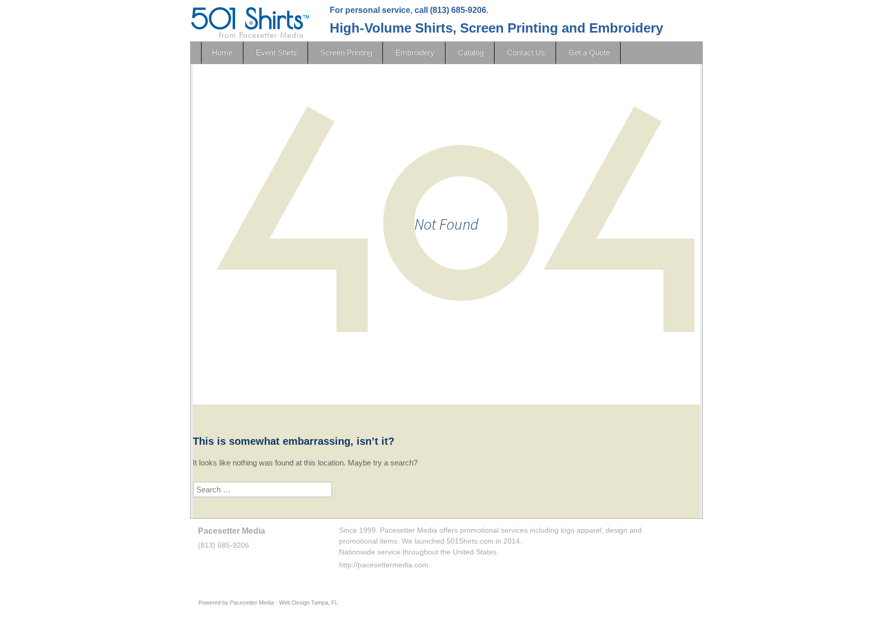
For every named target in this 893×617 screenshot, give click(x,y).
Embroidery (415, 52)
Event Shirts (276, 52)
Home (222, 52)
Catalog (471, 52)
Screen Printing (346, 52)
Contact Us (526, 52)
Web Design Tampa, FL (308, 602)
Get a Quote (589, 52)
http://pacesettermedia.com (383, 565)
